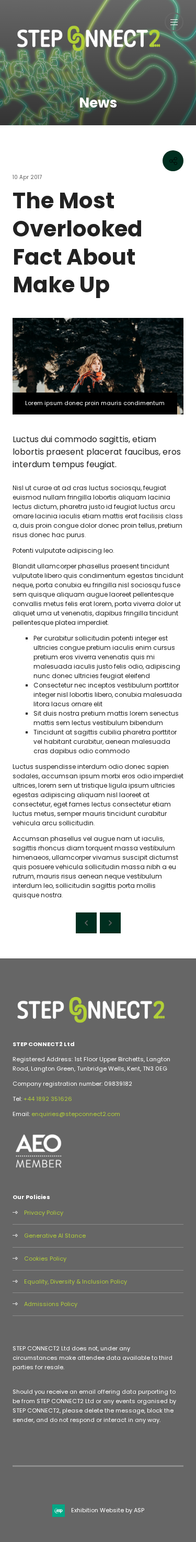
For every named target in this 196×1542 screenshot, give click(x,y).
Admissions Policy (50, 1304)
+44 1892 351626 (48, 1099)
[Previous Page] (86, 922)
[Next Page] (110, 922)
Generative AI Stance (55, 1235)
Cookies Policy (45, 1258)
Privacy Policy (43, 1212)
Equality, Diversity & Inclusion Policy (75, 1281)
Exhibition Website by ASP (107, 1510)
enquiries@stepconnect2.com (75, 1114)
